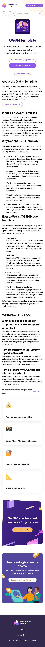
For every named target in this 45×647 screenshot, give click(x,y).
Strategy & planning (22, 73)
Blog (23, 629)
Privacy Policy (22, 635)
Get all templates (34, 5)
